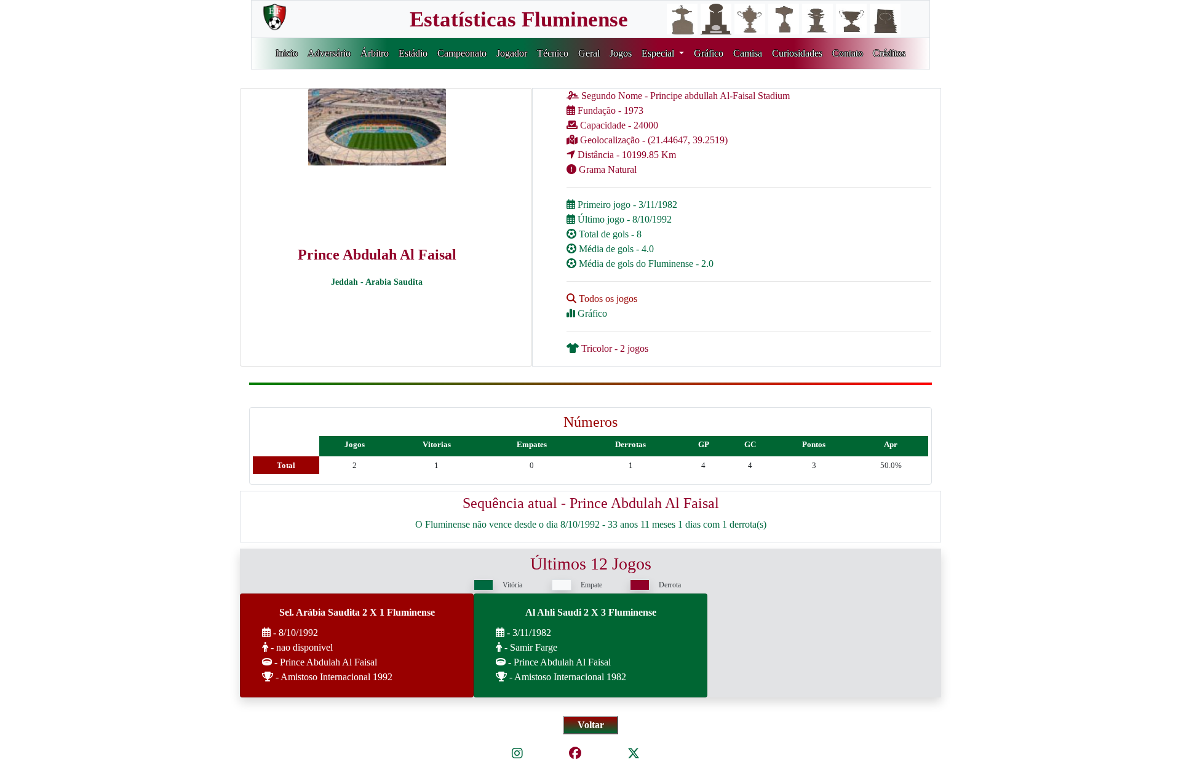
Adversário (329, 53)
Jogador (511, 53)
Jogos (621, 53)
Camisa (747, 53)
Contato (847, 53)
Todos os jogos (606, 298)
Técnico (552, 53)
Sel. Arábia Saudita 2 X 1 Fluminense (357, 612)
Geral (589, 53)
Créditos (889, 53)
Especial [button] (659, 53)
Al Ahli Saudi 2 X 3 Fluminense (590, 612)
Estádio (413, 53)
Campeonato (462, 53)
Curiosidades (797, 53)
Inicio (287, 53)
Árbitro (374, 53)
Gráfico (708, 53)
